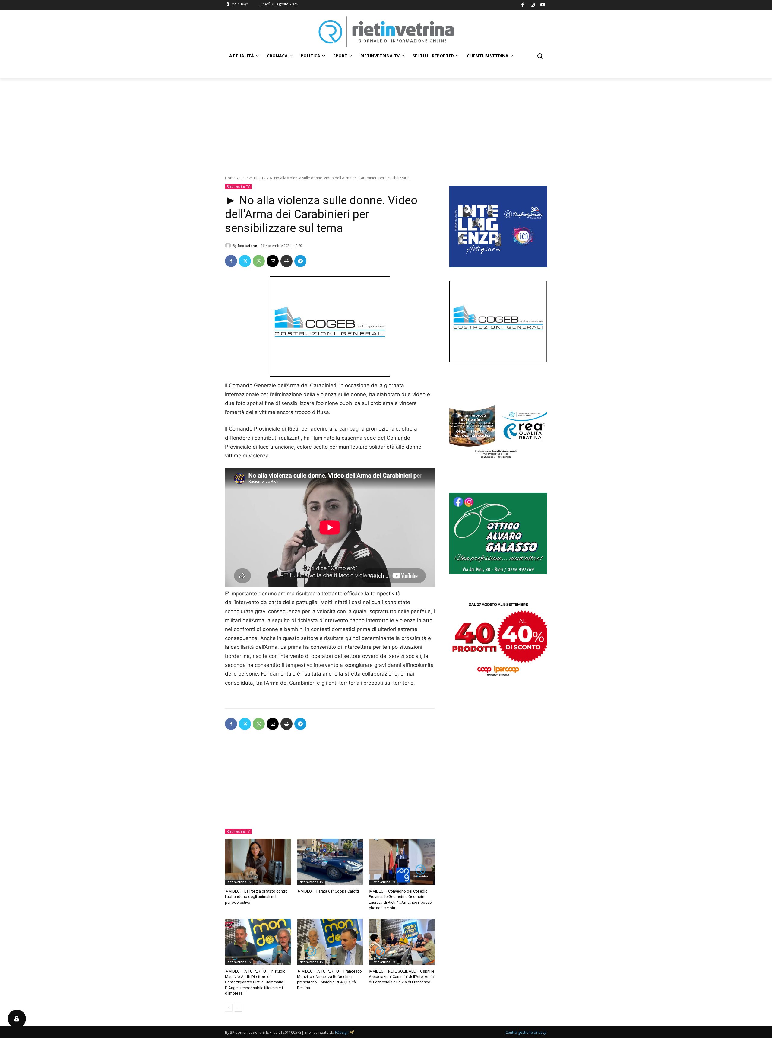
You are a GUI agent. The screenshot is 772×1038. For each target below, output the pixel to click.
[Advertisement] (386, 123)
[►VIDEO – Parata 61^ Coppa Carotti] (330, 862)
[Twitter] (245, 261)
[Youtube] (543, 5)
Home (230, 177)
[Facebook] (522, 5)
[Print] (286, 261)
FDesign (342, 1032)
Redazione (247, 245)
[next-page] (238, 1008)
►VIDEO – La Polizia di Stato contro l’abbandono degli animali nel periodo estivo (256, 896)
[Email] (273, 261)
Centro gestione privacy (525, 1032)
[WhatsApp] (259, 261)
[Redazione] (229, 246)
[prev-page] (229, 1008)
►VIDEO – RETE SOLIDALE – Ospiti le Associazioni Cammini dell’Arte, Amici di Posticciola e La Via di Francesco (402, 976)
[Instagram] (532, 5)
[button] (540, 56)
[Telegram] (300, 261)
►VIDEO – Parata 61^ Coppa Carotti (328, 891)
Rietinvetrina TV (252, 177)
